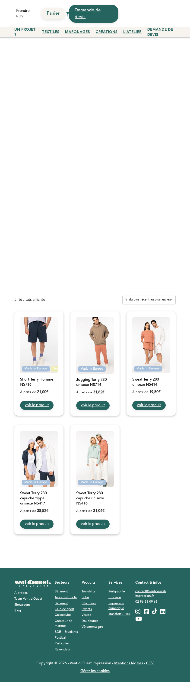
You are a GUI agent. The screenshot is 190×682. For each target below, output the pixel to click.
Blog (17, 610)
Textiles (50, 32)
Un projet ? (25, 32)
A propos (21, 593)
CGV (150, 663)
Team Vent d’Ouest (28, 598)
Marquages (77, 32)
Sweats (87, 609)
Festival (60, 637)
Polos (85, 597)
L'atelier (132, 32)
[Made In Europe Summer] (39, 345)
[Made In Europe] (95, 345)
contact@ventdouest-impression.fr (150, 594)
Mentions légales (128, 663)
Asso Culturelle (66, 597)
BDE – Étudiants (66, 632)
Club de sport (64, 609)
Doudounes (90, 621)
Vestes (86, 615)
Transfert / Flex (119, 614)
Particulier (62, 643)
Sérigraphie (116, 591)
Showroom (22, 604)
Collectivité (63, 615)
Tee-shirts (88, 591)
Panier (53, 13)
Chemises (89, 603)
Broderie (114, 597)
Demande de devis (160, 32)
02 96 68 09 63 (146, 601)
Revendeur (62, 649)
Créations (106, 32)
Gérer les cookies (95, 671)
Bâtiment (61, 591)
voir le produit (37, 405)
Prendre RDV (23, 13)
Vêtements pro (92, 626)
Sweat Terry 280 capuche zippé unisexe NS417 (33, 498)
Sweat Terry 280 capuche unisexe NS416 (90, 498)
